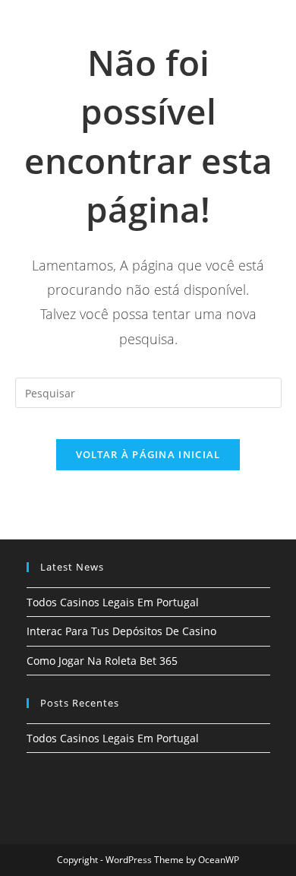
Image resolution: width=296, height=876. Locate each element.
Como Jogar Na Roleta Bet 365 (102, 660)
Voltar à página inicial (148, 454)
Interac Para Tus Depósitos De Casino (121, 631)
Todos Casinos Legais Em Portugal (113, 602)
